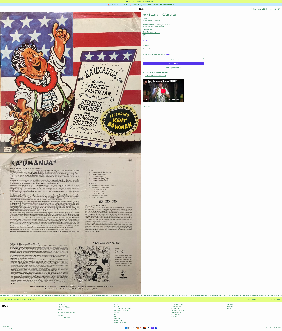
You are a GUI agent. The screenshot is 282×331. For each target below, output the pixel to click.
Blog (115, 314)
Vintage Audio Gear (121, 310)
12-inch (145, 31)
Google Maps (70, 312)
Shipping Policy (176, 306)
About (116, 316)
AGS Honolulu (10, 327)
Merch (116, 306)
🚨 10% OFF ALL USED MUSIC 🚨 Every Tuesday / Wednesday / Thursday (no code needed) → (141, 5)
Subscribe (274, 299)
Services (117, 312)
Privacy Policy (175, 314)
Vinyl (144, 36)
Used (144, 34)
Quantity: (146, 45)
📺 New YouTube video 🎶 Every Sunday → (141, 1)
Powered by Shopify (7, 329)
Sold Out (174, 316)
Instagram (230, 304)
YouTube (230, 306)
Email (229, 308)
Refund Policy (175, 308)
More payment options (173, 67)
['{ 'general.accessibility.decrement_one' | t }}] (143, 48)
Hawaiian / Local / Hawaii (151, 33)
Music (116, 304)
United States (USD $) (259, 9)
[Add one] (149, 48)
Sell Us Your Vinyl (177, 304)
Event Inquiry (118, 320)
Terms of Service (176, 312)
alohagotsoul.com (120, 322)
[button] (275, 9)
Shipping (145, 20)
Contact (117, 318)
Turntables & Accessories (123, 308)
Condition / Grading (177, 310)
